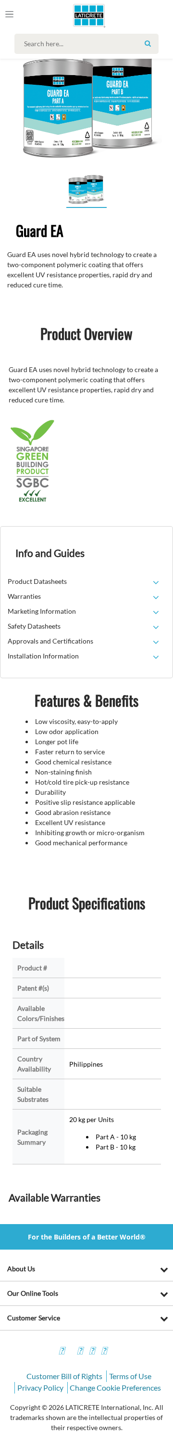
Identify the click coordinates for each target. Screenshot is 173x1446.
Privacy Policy (40, 1387)
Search (147, 43)
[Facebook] (61, 1352)
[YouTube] (92, 1352)
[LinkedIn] (104, 1352)
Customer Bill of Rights (64, 1376)
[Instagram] (80, 1352)
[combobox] (89, 44)
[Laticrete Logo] (75, 15)
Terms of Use (130, 1376)
